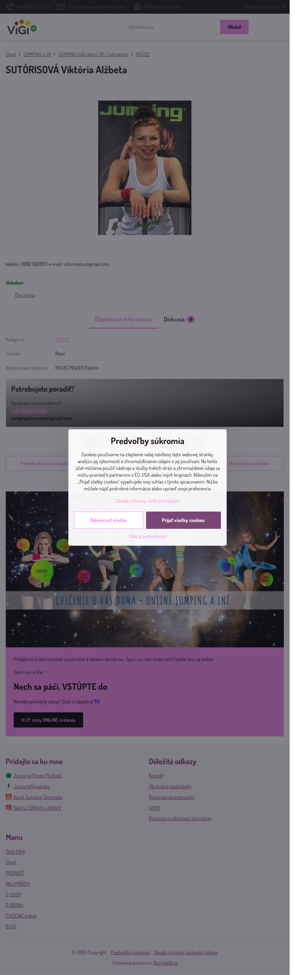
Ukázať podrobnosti (148, 536)
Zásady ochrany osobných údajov (147, 501)
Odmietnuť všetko (108, 520)
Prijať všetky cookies (183, 520)
